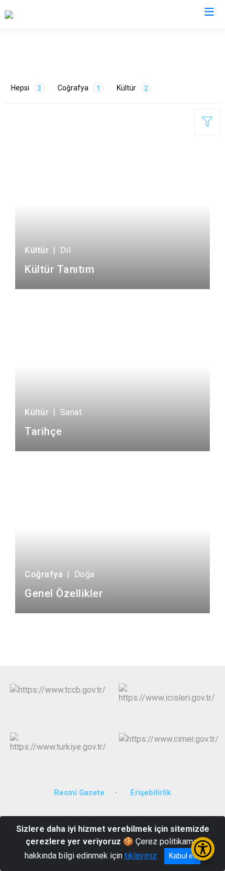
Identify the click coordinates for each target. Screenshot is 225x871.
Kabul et (182, 856)
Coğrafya (79, 88)
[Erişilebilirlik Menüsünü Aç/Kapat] (203, 849)
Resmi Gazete (79, 792)
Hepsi (26, 88)
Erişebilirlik (150, 792)
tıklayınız (141, 856)
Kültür (132, 88)
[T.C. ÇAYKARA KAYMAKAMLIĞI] (61, 14)
